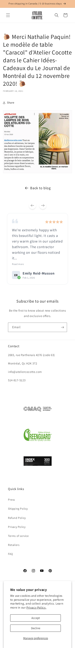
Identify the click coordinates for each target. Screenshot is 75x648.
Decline (35, 628)
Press (11, 499)
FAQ (10, 554)
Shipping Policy (18, 508)
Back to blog (40, 188)
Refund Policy (17, 518)
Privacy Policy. (36, 607)
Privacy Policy (16, 527)
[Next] (42, 205)
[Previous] (32, 205)
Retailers (13, 545)
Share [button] (10, 102)
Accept (35, 618)
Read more (18, 264)
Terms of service (18, 536)
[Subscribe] (62, 327)
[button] (8, 15)
